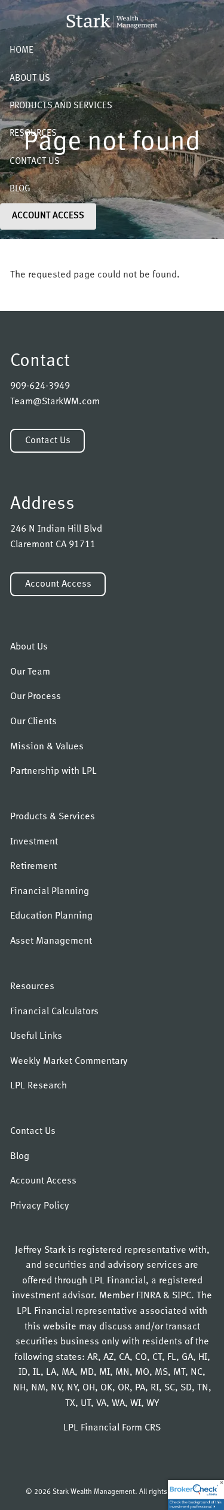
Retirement (33, 866)
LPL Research (38, 1086)
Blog (20, 189)
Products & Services (52, 817)
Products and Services (61, 106)
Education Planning (51, 916)
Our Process (35, 696)
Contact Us (35, 161)
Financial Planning (49, 891)
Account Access (48, 216)
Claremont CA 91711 (53, 545)
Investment (34, 842)
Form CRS (141, 1428)
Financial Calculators (54, 1012)
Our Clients (33, 722)
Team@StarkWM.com (55, 402)
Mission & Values (47, 747)
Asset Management (51, 941)
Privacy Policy (39, 1206)
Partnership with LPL (53, 771)
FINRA (148, 1296)
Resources (33, 133)
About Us (30, 78)
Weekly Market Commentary (69, 1061)
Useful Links (36, 1036)
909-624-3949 (40, 386)
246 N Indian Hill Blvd (56, 529)
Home (21, 50)
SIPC (181, 1296)
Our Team (30, 672)
